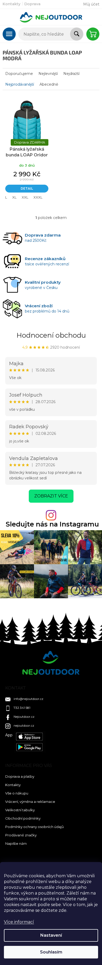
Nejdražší (71, 73)
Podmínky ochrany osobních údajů (34, 827)
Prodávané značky (21, 835)
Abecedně (48, 84)
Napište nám (16, 843)
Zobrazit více (51, 496)
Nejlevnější (48, 73)
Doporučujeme (19, 73)
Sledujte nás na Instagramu (52, 524)
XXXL (37, 197)
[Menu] (9, 34)
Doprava (32, 4)
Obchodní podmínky (23, 818)
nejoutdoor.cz (24, 725)
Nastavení (51, 935)
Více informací (19, 921)
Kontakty (11, 4)
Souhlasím (51, 952)
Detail (27, 188)
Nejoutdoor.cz (24, 717)
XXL (25, 197)
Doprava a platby (19, 776)
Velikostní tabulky (20, 810)
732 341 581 (22, 708)
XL (14, 197)
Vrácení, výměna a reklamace (30, 801)
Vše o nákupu (16, 793)
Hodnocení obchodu (51, 335)
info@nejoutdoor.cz (28, 699)
